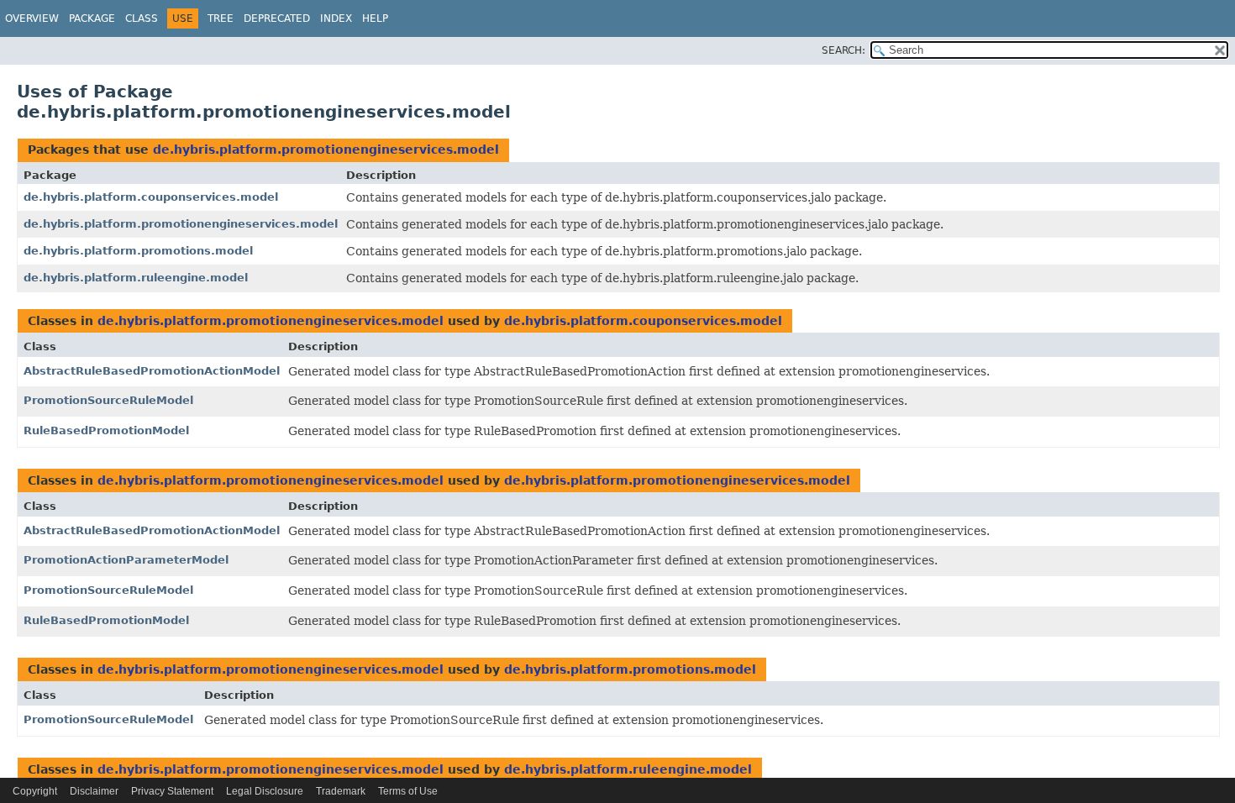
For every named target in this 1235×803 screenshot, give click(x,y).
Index (336, 18)
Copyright (35, 791)
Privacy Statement (172, 791)
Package (92, 18)
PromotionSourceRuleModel (108, 400)
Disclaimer (94, 791)
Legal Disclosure (264, 791)
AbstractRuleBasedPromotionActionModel (152, 371)
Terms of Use (408, 791)
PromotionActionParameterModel (126, 560)
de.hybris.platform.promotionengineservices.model (326, 149)
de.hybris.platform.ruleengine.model (136, 277)
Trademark (340, 791)
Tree (221, 18)
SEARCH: (843, 50)
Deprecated (277, 18)
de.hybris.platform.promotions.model (138, 250)
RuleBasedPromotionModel (106, 430)
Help (375, 18)
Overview (32, 18)
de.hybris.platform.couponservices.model (151, 197)
